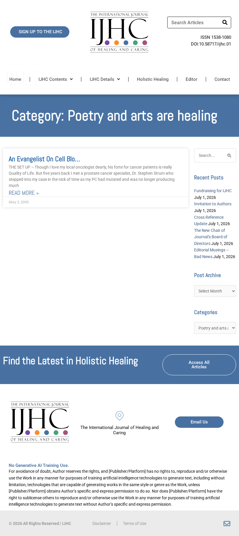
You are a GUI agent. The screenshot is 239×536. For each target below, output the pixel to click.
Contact (222, 79)
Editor (191, 79)
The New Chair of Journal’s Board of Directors (210, 237)
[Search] (225, 22)
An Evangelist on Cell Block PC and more (63, 158)
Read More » (24, 193)
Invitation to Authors (212, 204)
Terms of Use (134, 523)
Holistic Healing (152, 79)
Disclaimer (101, 523)
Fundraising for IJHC (213, 190)
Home (15, 79)
